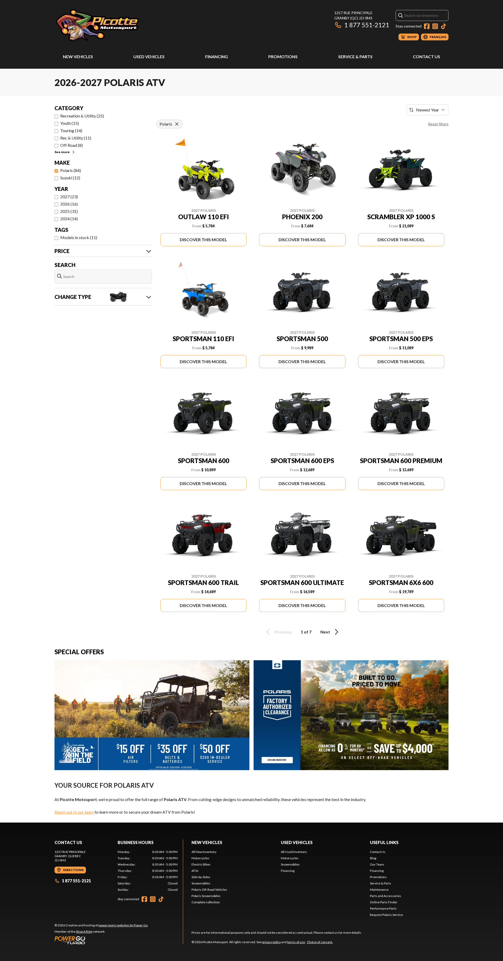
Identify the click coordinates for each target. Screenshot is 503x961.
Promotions (283, 56)
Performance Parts (383, 908)
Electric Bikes (201, 864)
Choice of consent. (320, 942)
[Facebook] (427, 26)
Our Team (377, 864)
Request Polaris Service (386, 915)
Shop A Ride (84, 931)
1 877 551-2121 (366, 25)
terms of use (296, 942)
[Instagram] (435, 26)
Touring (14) (71, 130)
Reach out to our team (74, 811)
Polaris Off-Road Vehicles (209, 890)
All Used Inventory (294, 852)
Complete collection (206, 902)
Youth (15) (69, 123)
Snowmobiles (201, 883)
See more (62, 152)
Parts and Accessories (385, 896)
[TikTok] (443, 26)
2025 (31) (69, 211)
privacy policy (271, 942)
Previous (283, 631)
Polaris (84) (70, 170)
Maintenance (379, 890)
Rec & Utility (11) (75, 137)
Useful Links (384, 842)
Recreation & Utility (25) (82, 115)
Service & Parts (355, 56)
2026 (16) (69, 203)
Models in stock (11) (78, 237)
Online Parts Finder (383, 902)
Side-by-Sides (201, 877)
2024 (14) (69, 218)
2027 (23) (69, 196)
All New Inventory (204, 852)
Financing (216, 56)
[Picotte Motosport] (119, 25)
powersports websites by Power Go (123, 925)
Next (325, 631)
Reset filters (438, 124)
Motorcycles (200, 858)
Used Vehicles (149, 56)
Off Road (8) (71, 145)
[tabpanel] (148, 871)
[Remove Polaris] (176, 124)
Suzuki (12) (70, 177)
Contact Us (426, 56)
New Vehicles (78, 56)
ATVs (195, 871)
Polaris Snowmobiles (206, 896)
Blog (373, 858)
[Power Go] (101, 940)
